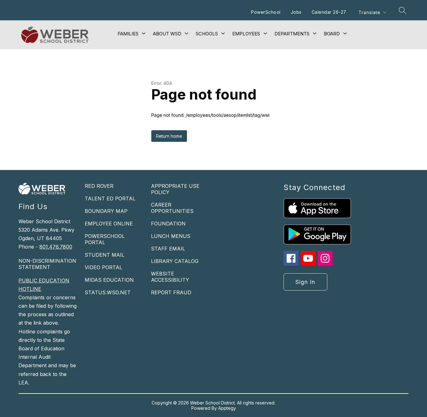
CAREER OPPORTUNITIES (172, 208)
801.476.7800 (55, 247)
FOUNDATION (168, 223)
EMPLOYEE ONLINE (109, 223)
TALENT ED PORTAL (110, 198)
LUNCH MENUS (170, 236)
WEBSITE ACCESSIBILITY (170, 276)
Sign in (305, 282)
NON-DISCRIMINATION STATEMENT (47, 264)
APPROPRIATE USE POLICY (175, 189)
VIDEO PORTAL (103, 267)
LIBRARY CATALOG (174, 261)
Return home (169, 136)
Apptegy (227, 408)
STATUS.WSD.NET (108, 292)
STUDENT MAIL (104, 255)
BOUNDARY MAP (106, 211)
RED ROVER (99, 186)
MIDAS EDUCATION (109, 280)
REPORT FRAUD (171, 292)
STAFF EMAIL (168, 248)
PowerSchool (266, 12)
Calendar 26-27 (329, 12)
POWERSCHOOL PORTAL (105, 239)
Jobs (296, 12)
